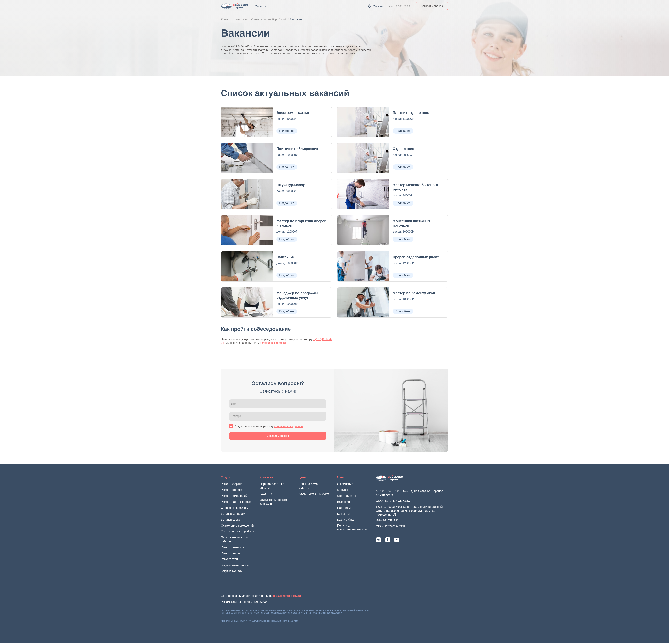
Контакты (343, 513)
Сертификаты (346, 495)
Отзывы (342, 489)
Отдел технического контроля (273, 501)
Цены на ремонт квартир (309, 485)
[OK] (387, 539)
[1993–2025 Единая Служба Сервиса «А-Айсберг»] (234, 6)
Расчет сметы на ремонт (315, 493)
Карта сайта (345, 519)
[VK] (378, 539)
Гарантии (266, 493)
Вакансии (343, 502)
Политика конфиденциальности (352, 527)
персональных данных (288, 426)
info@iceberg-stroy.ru (286, 595)
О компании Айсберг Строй (269, 19)
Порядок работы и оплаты (272, 485)
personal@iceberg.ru (273, 342)
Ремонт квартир (231, 484)
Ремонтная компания (234, 19)
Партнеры (344, 507)
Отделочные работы (234, 507)
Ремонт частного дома (236, 502)
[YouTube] (396, 539)
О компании (345, 484)
